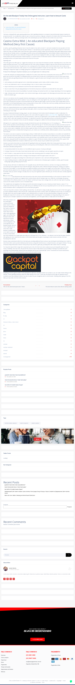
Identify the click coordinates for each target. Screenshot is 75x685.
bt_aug (5, 315)
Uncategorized (11, 8)
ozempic (5, 344)
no (4, 341)
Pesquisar (5, 504)
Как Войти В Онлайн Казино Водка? (14, 385)
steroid (5, 353)
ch (3, 319)
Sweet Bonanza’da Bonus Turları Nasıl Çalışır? (15, 380)
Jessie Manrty (12, 568)
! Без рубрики (6, 309)
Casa (4, 8)
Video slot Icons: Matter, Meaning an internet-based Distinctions (20, 495)
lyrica (4, 331)
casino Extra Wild (53, 115)
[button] (72, 3)
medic (4, 334)
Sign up (37, 439)
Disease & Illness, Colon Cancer (10, 322)
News (4, 337)
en (4, 325)
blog (4, 312)
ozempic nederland (7, 347)
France (5, 328)
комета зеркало (24, 423)
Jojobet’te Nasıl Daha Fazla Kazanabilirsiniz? (15, 375)
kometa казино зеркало (11, 423)
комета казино (35, 423)
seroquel (5, 350)
